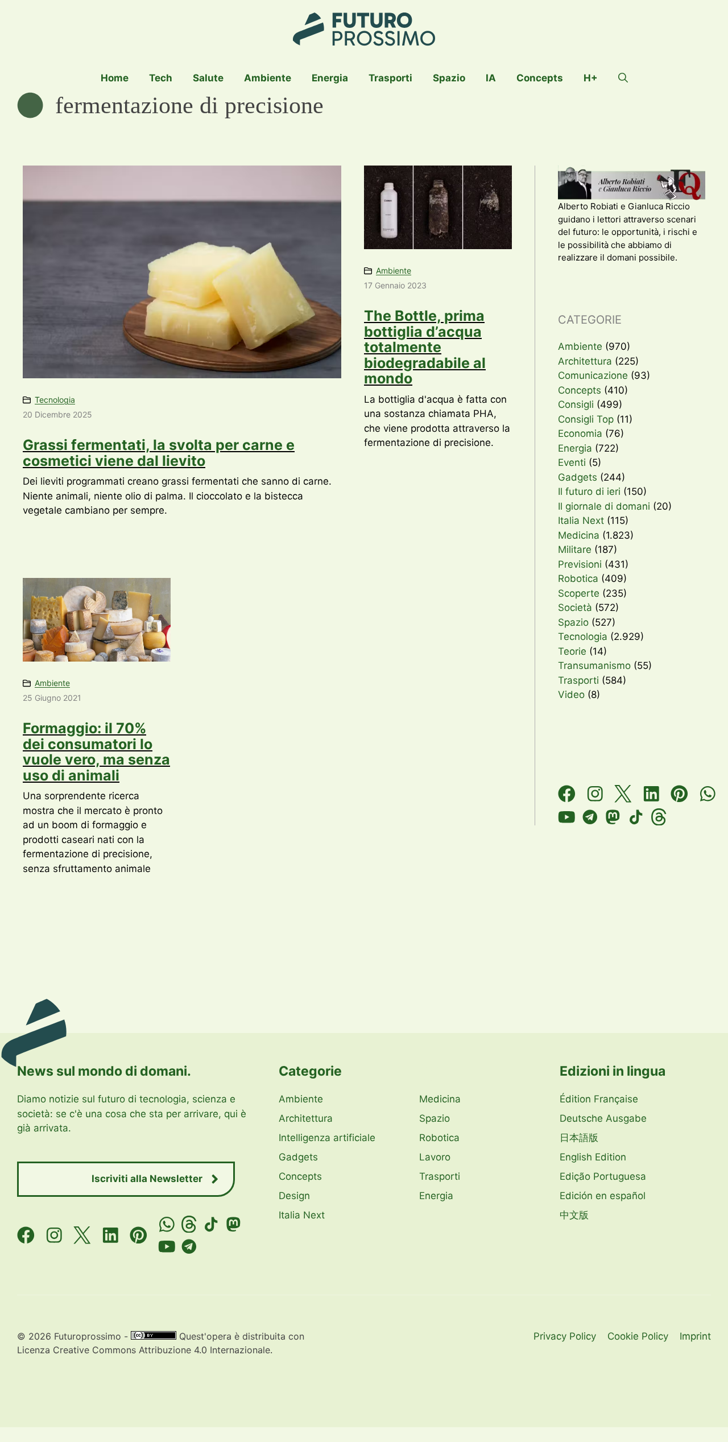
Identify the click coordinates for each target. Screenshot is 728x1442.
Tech (160, 78)
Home (115, 78)
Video (571, 694)
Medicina (578, 535)
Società (575, 607)
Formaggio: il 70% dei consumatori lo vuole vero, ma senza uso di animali (96, 752)
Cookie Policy (637, 1336)
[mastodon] (613, 817)
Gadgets (577, 477)
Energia (330, 78)
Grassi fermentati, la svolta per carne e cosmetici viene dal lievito (159, 452)
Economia (580, 433)
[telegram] (590, 817)
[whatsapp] (708, 794)
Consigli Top (586, 419)
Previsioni (580, 564)
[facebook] (567, 794)
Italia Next (581, 520)
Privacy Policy (564, 1336)
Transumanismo (594, 665)
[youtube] (567, 817)
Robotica (578, 578)
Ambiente (267, 78)
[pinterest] (679, 794)
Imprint (695, 1336)
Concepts (539, 78)
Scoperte (578, 593)
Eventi (572, 462)
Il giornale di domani (604, 506)
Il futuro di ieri (589, 491)
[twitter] (623, 794)
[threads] (659, 817)
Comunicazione (593, 375)
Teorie (572, 651)
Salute (208, 78)
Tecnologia (55, 399)
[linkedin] (651, 794)
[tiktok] (636, 817)
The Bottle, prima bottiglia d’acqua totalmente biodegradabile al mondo (425, 347)
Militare (575, 549)
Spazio (449, 78)
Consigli (576, 404)
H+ (591, 78)
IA (491, 78)
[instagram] (595, 794)
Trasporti (390, 78)
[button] (623, 77)
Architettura (585, 361)
